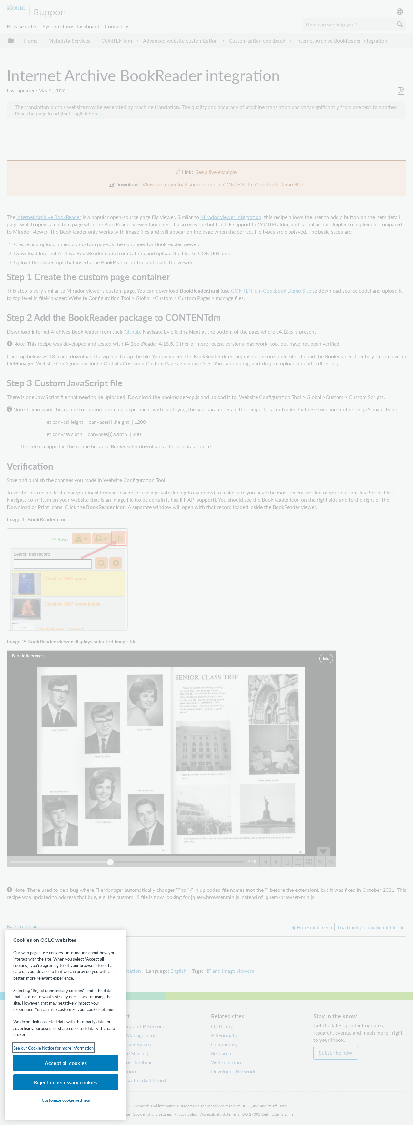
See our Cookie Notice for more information (53, 1048)
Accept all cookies (66, 1063)
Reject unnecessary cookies (65, 1082)
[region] (65, 1025)
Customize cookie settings (66, 1100)
